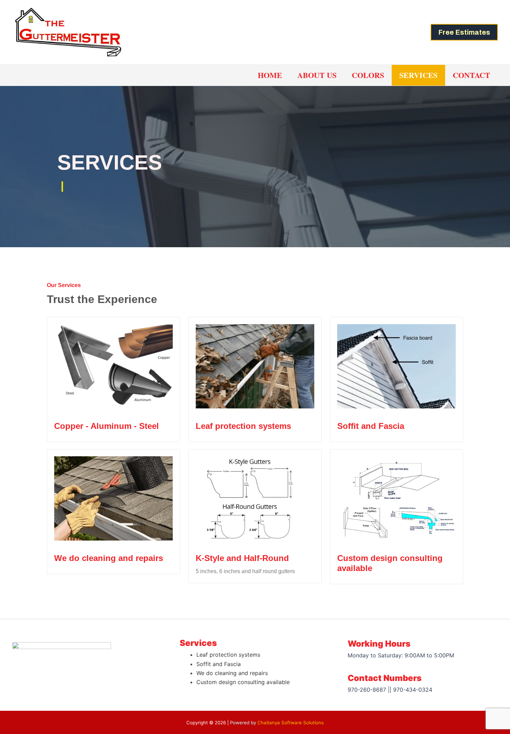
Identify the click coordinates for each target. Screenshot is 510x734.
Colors (368, 75)
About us (317, 75)
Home (270, 75)
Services (418, 75)
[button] (464, 32)
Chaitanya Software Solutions (290, 722)
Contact (471, 75)
